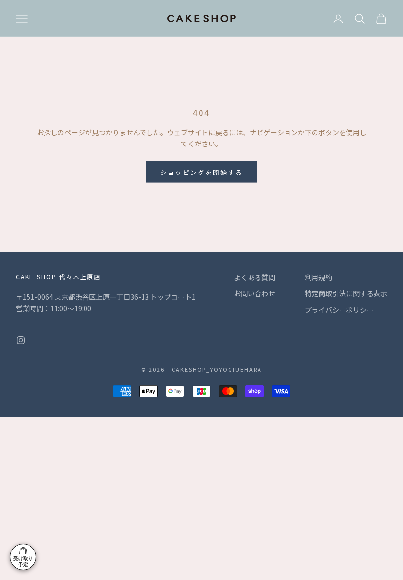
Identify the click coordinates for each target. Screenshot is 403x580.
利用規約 (318, 277)
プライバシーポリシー (339, 310)
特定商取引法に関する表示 (346, 293)
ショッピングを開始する (201, 172)
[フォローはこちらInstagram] (21, 340)
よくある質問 (254, 277)
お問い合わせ (254, 293)
